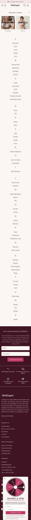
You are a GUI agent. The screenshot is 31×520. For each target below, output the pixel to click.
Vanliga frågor (5, 426)
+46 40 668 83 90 (6, 470)
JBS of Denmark (15, 171)
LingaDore (15, 186)
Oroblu (15, 220)
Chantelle (15, 92)
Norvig (15, 212)
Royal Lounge (15, 250)
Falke (15, 133)
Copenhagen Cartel (15, 99)
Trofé (15, 288)
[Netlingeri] (15, 5)
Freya (15, 143)
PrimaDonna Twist (15, 238)
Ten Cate (15, 281)
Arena (15, 50)
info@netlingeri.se (6, 464)
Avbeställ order (5, 453)
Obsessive (15, 223)
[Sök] (6, 5)
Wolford (15, 311)
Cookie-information (6, 448)
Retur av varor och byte (8, 429)
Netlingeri (4, 462)
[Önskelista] (25, 5)
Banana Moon (15, 64)
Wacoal (15, 304)
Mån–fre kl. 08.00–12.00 (8, 467)
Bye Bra (15, 74)
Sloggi (15, 273)
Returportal (4, 431)
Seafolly (15, 263)
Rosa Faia (15, 247)
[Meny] (2, 5)
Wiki (15, 308)
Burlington (15, 71)
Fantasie (15, 137)
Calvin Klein (15, 86)
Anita (15, 46)
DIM (15, 113)
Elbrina (15, 122)
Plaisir (15, 232)
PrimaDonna (15, 235)
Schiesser (15, 260)
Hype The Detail (15, 160)
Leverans (4, 434)
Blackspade (15, 68)
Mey (15, 200)
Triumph (15, 284)
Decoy (15, 110)
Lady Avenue (15, 182)
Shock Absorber (15, 266)
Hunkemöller (15, 163)
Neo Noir (15, 209)
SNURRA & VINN (15, 513)
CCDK (15, 89)
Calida (15, 83)
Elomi (15, 125)
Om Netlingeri (5, 437)
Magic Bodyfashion (15, 194)
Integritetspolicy (6, 451)
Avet (15, 56)
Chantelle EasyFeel (15, 96)
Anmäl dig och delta (15, 359)
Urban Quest (15, 296)
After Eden (15, 43)
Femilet (15, 140)
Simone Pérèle (15, 270)
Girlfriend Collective (15, 151)
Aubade (15, 53)
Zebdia (15, 319)
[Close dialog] (4, 478)
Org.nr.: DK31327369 (7, 472)
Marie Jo (15, 197)
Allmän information (6, 445)
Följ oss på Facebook (7, 416)
